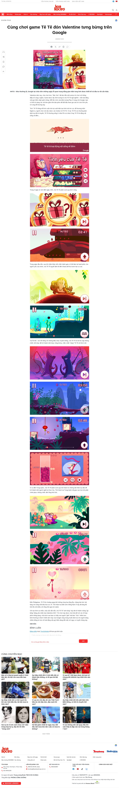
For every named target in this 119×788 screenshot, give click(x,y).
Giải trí (26, 14)
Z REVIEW (91, 14)
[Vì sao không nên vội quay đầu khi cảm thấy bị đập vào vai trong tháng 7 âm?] (77, 715)
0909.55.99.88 (32, 766)
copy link (59, 47)
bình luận (67, 47)
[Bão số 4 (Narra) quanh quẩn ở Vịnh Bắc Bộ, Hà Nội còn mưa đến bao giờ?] (15, 665)
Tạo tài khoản (45, 631)
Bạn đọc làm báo (11, 783)
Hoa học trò (6, 749)
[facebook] (113, 1)
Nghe (3, 52)
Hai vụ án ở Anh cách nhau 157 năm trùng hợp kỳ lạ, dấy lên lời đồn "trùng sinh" (14, 727)
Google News (116, 20)
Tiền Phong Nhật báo (63, 1)
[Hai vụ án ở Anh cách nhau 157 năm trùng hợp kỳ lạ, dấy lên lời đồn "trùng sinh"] (15, 715)
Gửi (83, 641)
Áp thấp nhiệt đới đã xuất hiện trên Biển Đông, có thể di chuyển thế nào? (76, 702)
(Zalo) (38, 766)
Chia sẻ (3, 57)
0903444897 (54, 766)
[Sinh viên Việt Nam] (112, 751)
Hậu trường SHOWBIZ (59, 14)
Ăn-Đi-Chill (72, 14)
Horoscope (108, 14)
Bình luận (3, 66)
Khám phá (18, 14)
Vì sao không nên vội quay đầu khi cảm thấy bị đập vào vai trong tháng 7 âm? (76, 727)
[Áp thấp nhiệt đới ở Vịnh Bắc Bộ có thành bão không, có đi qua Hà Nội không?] (46, 665)
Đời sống (9, 14)
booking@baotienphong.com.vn (36, 769)
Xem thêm (116, 14)
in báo (63, 47)
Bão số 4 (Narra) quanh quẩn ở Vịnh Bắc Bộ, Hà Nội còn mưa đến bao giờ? (14, 677)
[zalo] (87, 769)
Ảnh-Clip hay (82, 14)
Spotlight (100, 14)
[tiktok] (83, 769)
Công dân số (31, 760)
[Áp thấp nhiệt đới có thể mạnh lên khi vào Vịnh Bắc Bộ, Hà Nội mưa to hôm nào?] (15, 690)
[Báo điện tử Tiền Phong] (98, 751)
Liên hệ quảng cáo (32, 764)
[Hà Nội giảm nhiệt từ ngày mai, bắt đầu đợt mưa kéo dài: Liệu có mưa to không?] (46, 715)
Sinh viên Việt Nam (78, 1)
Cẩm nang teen (97, 757)
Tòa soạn (4, 764)
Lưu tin (3, 62)
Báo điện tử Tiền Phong (59, 7)
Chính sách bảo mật (106, 764)
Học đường (33, 14)
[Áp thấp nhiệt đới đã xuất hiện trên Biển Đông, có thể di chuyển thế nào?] (77, 690)
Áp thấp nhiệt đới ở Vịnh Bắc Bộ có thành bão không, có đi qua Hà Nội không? (45, 677)
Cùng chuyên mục (11, 654)
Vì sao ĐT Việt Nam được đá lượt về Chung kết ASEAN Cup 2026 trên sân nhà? (76, 677)
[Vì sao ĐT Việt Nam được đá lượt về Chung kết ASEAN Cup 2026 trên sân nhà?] (77, 665)
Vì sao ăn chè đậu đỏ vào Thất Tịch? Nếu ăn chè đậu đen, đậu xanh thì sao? (45, 702)
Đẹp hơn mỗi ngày (45, 14)
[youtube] (117, 1)
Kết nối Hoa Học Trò (59, 760)
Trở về (3, 71)
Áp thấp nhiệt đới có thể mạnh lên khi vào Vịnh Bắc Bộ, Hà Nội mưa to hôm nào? (14, 702)
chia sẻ (51, 47)
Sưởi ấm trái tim (71, 757)
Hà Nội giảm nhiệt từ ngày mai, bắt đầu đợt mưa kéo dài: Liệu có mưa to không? (46, 727)
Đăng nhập (33, 631)
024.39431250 (7, 770)
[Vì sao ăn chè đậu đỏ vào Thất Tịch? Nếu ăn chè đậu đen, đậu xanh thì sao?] (46, 690)
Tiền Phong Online (47, 1)
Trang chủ (2, 14)
